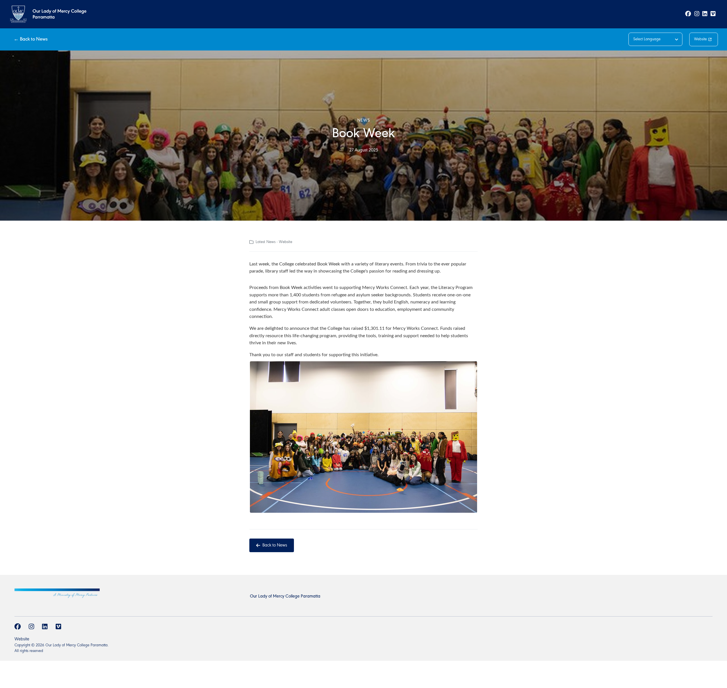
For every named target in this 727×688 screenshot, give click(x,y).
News (363, 120)
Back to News (274, 545)
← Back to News (31, 39)
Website (700, 39)
